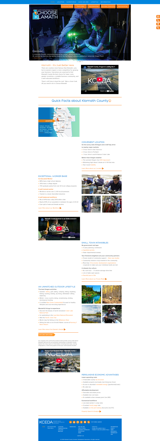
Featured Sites (67, 6)
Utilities (60, 429)
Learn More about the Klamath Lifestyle (51, 329)
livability (93, 165)
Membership (94, 6)
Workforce (71, 2)
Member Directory (108, 6)
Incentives (81, 431)
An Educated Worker (45, 179)
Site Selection (51, 426)
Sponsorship (123, 6)
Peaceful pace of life (89, 275)
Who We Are (83, 2)
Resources (114, 431)
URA (112, 434)
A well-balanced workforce (47, 197)
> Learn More (37, 58)
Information (105, 2)
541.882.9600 (96, 422)
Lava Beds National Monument (63, 315)
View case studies (113, 258)
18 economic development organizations (103, 263)
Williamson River (64, 320)
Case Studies (82, 428)
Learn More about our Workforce (48, 208)
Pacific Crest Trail (50, 318)
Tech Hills (80, 6)
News (79, 432)
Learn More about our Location (92, 168)
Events (113, 428)
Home (53, 2)
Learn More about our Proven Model (93, 279)
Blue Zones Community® (55, 302)
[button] (77, 61)
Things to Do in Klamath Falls (100, 429)
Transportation (62, 428)
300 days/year (105, 160)
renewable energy (102, 384)
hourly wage (93, 405)
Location (60, 2)
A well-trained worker (45, 189)
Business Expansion (84, 429)
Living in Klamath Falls (98, 428)
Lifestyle (94, 2)
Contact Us (80, 435)
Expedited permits (88, 250)
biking (48, 292)
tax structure (100, 380)
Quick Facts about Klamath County (80, 101)
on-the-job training (95, 408)
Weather (60, 431)
